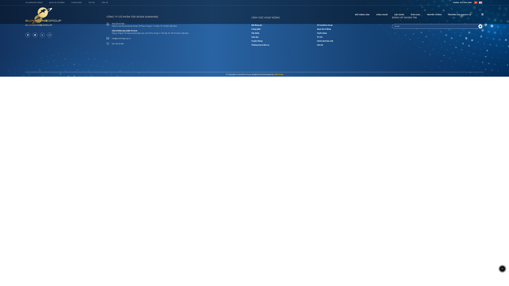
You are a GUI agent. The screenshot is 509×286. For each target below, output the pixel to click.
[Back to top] (502, 268)
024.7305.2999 (462, 2)
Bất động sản (362, 15)
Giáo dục (415, 15)
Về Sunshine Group (34, 2)
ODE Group (278, 74)
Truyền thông (434, 15)
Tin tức (92, 2)
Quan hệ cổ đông (57, 2)
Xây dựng (399, 15)
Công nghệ (382, 15)
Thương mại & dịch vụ (260, 45)
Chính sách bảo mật (325, 41)
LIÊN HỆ (105, 2)
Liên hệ (320, 45)
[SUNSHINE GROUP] (43, 14)
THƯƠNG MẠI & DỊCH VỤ (459, 15)
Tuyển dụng (76, 2)
